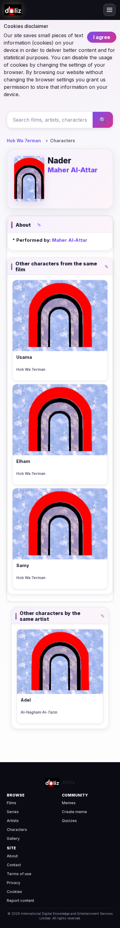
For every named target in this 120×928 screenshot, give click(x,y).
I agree (101, 37)
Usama (24, 357)
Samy (22, 565)
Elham (23, 461)
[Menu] (109, 10)
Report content (20, 900)
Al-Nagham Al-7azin (39, 712)
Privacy (13, 882)
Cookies (14, 891)
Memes (69, 803)
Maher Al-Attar (73, 170)
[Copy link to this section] (39, 224)
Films (11, 803)
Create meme (74, 811)
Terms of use (19, 873)
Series (13, 811)
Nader (59, 160)
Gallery (13, 838)
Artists (13, 820)
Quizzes (69, 820)
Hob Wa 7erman (24, 140)
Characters (17, 829)
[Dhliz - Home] (13, 9)
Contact (14, 865)
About (12, 856)
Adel (26, 700)
